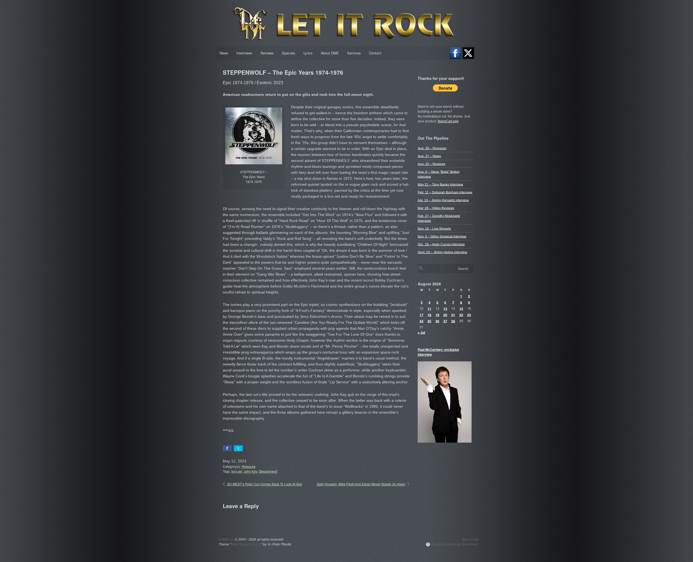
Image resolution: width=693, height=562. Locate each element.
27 (445, 320)
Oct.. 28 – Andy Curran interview (441, 244)
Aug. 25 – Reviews (431, 164)
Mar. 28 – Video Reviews (436, 208)
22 (461, 314)
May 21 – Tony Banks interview (440, 184)
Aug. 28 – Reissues (432, 148)
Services (354, 52)
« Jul (421, 332)
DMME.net (226, 539)
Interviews (244, 52)
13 (445, 308)
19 (437, 314)
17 (421, 314)
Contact (375, 52)
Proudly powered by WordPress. (455, 544)
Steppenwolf (268, 471)
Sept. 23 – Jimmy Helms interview (442, 252)
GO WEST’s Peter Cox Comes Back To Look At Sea (264, 484)
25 (429, 320)
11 (429, 308)
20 (445, 314)
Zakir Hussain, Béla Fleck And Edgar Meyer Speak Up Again (361, 484)
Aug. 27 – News (429, 156)
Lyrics (308, 52)
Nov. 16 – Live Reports (434, 228)
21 (453, 314)
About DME (330, 52)
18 (429, 314)
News (224, 52)
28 (453, 320)
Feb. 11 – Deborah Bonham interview (445, 192)
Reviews (267, 52)
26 (437, 320)
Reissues (249, 466)
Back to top (470, 539)
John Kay (250, 471)
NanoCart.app (448, 121)
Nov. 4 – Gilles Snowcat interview (442, 236)
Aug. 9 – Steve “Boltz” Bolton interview (439, 174)
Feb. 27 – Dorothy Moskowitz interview (439, 218)
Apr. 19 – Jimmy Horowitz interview (443, 200)
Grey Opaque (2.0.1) (246, 544)
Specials (288, 52)
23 (469, 314)
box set (236, 471)
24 (421, 320)
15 (461, 308)
